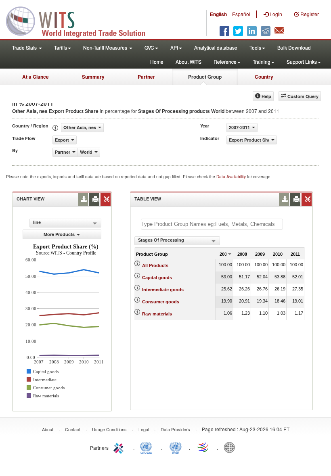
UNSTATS (176, 447)
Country (264, 76)
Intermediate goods (163, 289)
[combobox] (177, 240)
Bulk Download (294, 47)
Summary (93, 76)
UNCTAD (148, 447)
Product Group (205, 76)
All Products (155, 265)
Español (241, 13)
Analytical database (215, 47)
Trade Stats (25, 47)
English (218, 14)
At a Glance (35, 76)
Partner (146, 76)
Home (156, 61)
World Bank (231, 447)
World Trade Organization (203, 447)
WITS (80, 20)
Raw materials (157, 313)
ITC (120, 447)
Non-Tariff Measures (105, 47)
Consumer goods (160, 301)
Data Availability (231, 177)
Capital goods (157, 277)
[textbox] (212, 224)
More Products (59, 234)
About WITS (188, 61)
